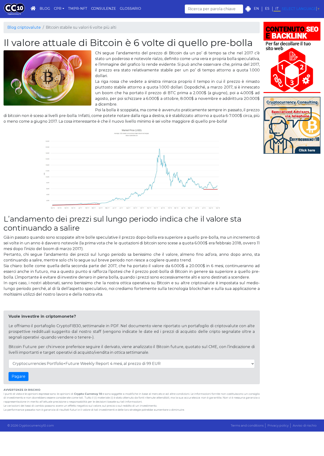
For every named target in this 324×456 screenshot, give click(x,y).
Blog (45, 8)
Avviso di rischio (305, 425)
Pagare (18, 376)
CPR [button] (57, 8)
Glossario (130, 8)
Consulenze (103, 8)
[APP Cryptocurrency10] (248, 9)
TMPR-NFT (77, 8)
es (267, 9)
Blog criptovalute (24, 27)
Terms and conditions (247, 425)
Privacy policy (278, 425)
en (256, 9)
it (277, 9)
